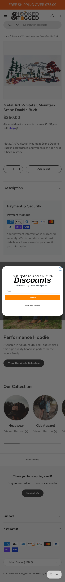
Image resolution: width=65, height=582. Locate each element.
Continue (32, 298)
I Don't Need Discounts (32, 305)
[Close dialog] (60, 269)
